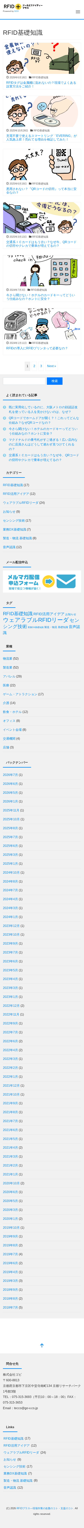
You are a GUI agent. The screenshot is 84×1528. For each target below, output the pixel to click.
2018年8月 (10, 1298)
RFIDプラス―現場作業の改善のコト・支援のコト (45, 1508)
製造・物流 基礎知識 (17, 538)
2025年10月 (11, 819)
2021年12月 (11, 1085)
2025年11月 (11, 810)
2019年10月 (11, 1227)
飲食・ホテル (12, 712)
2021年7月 (10, 1121)
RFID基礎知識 (13, 485)
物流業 (7, 658)
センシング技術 (14, 520)
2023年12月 (11, 925)
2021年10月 (11, 1094)
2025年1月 (10, 863)
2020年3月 (10, 1209)
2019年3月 (10, 1280)
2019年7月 (10, 1254)
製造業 (7, 667)
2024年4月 (10, 899)
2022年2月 (10, 1067)
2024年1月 (10, 917)
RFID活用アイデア (16, 493)
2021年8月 (10, 1112)
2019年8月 (10, 1245)
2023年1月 (10, 996)
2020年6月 (10, 1192)
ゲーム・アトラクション (20, 694)
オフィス (9, 720)
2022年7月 (10, 1032)
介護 (6, 703)
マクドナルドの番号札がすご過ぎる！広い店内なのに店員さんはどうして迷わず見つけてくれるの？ (43, 444)
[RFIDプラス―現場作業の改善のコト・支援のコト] (23, 6)
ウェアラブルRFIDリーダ (20, 502)
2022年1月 (10, 1076)
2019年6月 (10, 1263)
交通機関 (9, 738)
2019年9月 (10, 1236)
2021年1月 (10, 1174)
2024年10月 (11, 872)
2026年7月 (10, 775)
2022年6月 (10, 1041)
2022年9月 (10, 1023)
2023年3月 (10, 988)
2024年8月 (10, 881)
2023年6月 (10, 961)
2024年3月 (10, 908)
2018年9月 (10, 1289)
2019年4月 (10, 1272)
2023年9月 (10, 943)
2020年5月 (10, 1201)
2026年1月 (10, 801)
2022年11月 (11, 1014)
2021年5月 (10, 1139)
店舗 (6, 747)
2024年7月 (10, 890)
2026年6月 (10, 783)
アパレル (9, 676)
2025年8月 (10, 828)
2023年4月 (10, 979)
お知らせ (9, 511)
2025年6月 (10, 845)
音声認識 (9, 547)
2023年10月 (11, 934)
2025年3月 (10, 854)
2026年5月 (10, 792)
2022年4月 (10, 1050)
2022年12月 (11, 1005)
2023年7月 (10, 952)
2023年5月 (10, 970)
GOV (16, 11)
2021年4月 (10, 1147)
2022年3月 (10, 1058)
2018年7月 (10, 1307)
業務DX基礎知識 (14, 529)
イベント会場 (12, 729)
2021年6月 (10, 1130)
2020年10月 (11, 1183)
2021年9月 (10, 1103)
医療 (6, 685)
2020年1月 (10, 1218)
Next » (51, 366)
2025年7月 (10, 837)
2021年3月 (10, 1156)
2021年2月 (10, 1165)
